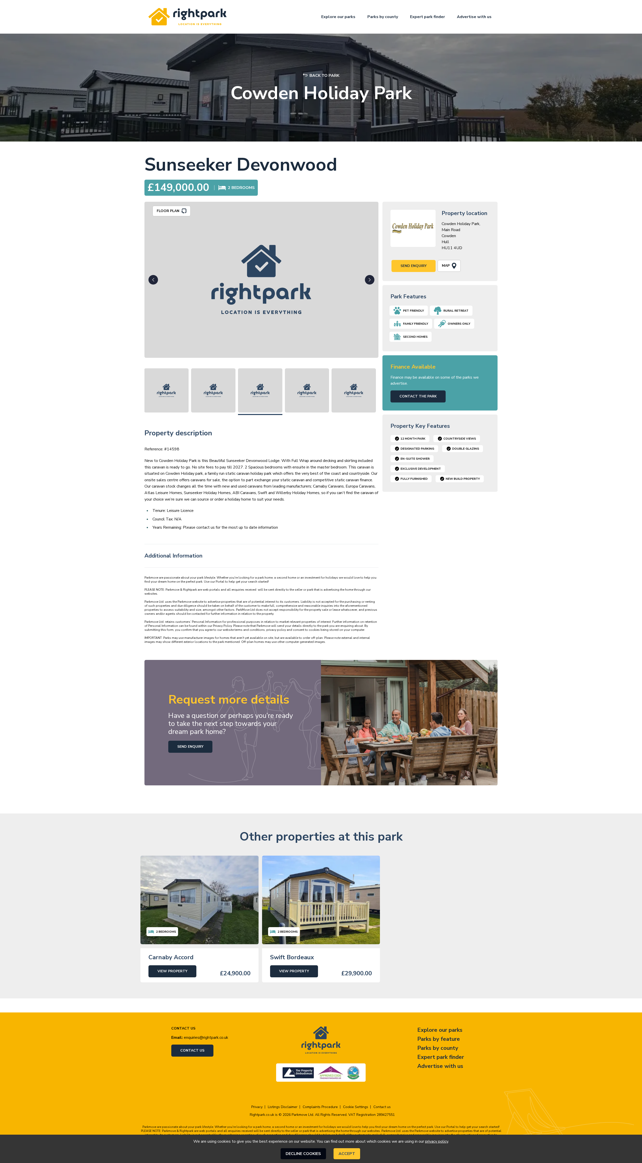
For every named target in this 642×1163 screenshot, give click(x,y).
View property (172, 971)
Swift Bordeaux (292, 957)
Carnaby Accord (171, 957)
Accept (347, 1153)
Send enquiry (190, 746)
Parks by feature (438, 1039)
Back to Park (324, 75)
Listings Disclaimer (282, 1107)
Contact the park (418, 396)
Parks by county (382, 17)
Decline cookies (303, 1153)
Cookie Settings (355, 1107)
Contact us (192, 1050)
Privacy (257, 1107)
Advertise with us (474, 17)
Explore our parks (338, 17)
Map (446, 265)
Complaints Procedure (320, 1107)
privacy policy (436, 1141)
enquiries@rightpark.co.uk (206, 1037)
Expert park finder (427, 17)
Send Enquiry (413, 265)
